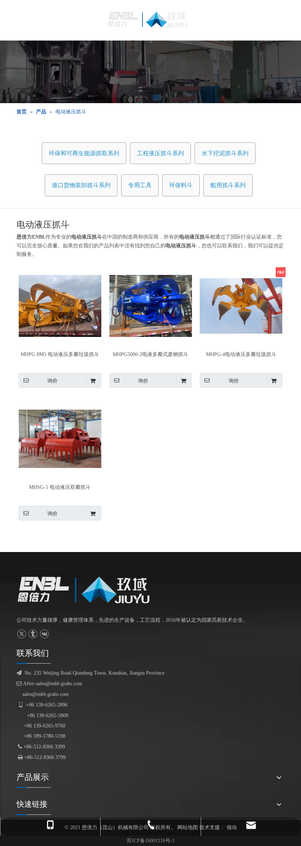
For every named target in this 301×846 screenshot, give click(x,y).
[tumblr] (32, 634)
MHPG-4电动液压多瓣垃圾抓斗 (241, 354)
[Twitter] (21, 634)
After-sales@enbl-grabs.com (49, 683)
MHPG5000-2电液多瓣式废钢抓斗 (150, 354)
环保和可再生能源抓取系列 (84, 153)
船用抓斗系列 (228, 185)
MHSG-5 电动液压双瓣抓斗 (60, 487)
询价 (52, 381)
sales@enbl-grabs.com (45, 694)
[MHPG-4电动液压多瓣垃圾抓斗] (241, 305)
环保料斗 (181, 185)
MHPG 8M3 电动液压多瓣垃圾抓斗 (60, 354)
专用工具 (140, 185)
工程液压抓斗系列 (160, 153)
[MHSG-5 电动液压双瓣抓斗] (60, 438)
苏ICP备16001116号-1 (151, 840)
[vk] (44, 634)
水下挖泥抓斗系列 (225, 153)
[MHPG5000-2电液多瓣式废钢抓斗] (150, 305)
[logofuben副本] (89, 589)
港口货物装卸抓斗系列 (81, 185)
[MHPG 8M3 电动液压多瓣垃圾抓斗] (60, 305)
